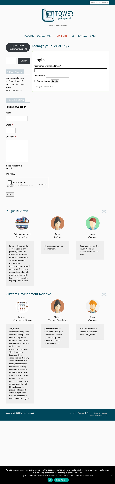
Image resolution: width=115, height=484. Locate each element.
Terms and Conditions (98, 415)
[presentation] (27, 182)
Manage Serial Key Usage (97, 413)
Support (72, 413)
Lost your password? (43, 86)
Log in (55, 81)
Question (11, 136)
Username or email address (47, 65)
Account (81, 413)
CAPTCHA (10, 174)
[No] (111, 475)
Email (9, 125)
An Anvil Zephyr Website (57, 26)
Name (8, 113)
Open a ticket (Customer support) (18, 47)
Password (39, 75)
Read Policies (61, 480)
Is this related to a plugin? (14, 167)
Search (24, 60)
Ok (50, 480)
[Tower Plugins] (57, 15)
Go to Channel (15, 90)
